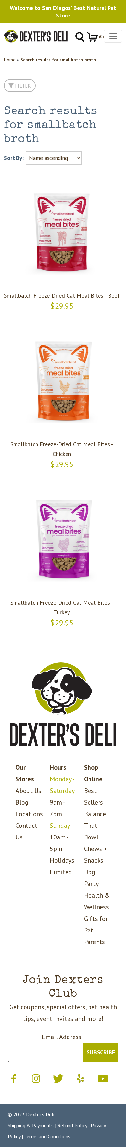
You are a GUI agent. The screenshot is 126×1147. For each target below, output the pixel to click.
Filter (22, 85)
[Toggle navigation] (113, 36)
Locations (29, 814)
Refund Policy (72, 1125)
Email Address (61, 1037)
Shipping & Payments (31, 1125)
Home (10, 60)
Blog (22, 802)
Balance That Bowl (95, 825)
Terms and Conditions (47, 1136)
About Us (28, 790)
